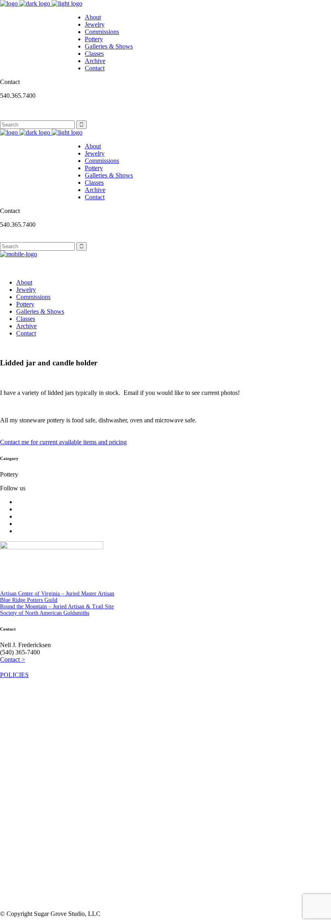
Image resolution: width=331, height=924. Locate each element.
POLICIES (14, 674)
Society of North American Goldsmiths (44, 613)
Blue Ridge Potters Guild (28, 600)
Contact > (12, 659)
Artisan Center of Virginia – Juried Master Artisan (57, 594)
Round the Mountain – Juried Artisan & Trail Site (57, 606)
